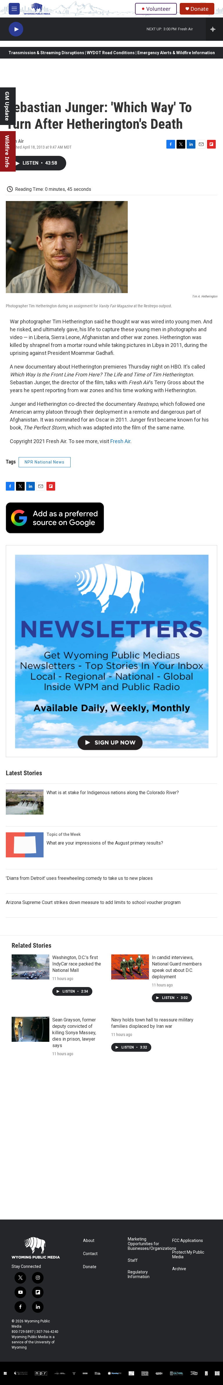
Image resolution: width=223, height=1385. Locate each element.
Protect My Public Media (188, 1254)
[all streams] (214, 29)
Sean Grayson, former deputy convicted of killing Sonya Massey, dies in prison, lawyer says (74, 1032)
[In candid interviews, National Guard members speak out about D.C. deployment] (130, 966)
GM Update (7, 106)
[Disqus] (111, 1141)
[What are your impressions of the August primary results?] (25, 844)
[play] (16, 29)
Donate (199, 9)
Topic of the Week (63, 834)
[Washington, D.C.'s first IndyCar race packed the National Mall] (30, 966)
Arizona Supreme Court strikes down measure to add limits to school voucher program (93, 902)
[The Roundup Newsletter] (111, 651)
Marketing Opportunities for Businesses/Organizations (147, 1244)
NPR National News (44, 462)
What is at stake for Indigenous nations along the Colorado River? (112, 792)
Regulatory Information (139, 1274)
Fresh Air (120, 441)
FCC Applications (187, 1240)
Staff (133, 1260)
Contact (90, 1254)
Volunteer (158, 8)
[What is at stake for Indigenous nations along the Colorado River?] (25, 802)
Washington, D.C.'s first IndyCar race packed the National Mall (76, 964)
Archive (179, 1269)
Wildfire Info (7, 151)
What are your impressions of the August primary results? (104, 843)
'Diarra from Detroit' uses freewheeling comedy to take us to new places (79, 878)
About (88, 1240)
